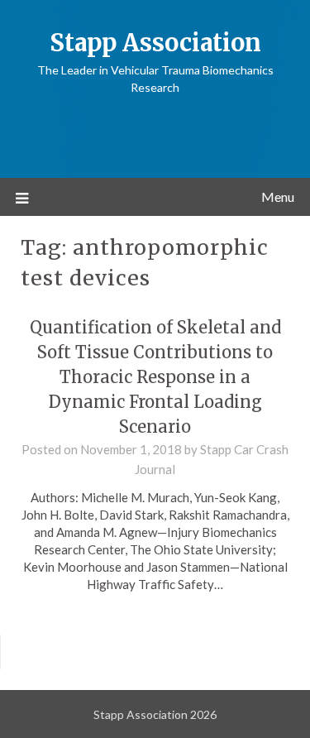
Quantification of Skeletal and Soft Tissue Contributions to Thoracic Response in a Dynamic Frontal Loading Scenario (155, 377)
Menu (277, 196)
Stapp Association (155, 42)
